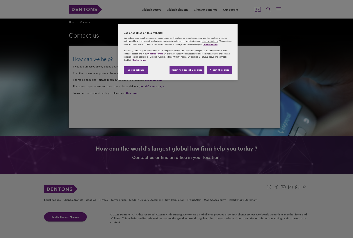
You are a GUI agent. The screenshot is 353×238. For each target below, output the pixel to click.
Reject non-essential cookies (187, 70)
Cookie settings (136, 70)
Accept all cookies (219, 70)
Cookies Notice (210, 44)
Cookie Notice (139, 60)
